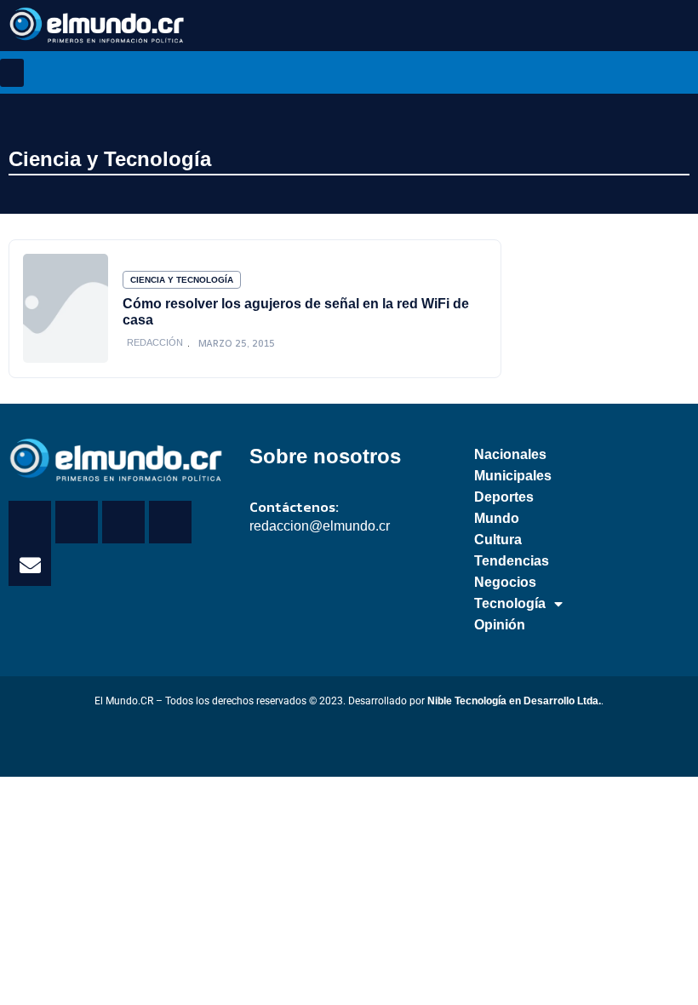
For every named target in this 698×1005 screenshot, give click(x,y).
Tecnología (510, 603)
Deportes (504, 497)
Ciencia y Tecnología (110, 158)
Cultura (498, 539)
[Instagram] (170, 522)
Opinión (499, 624)
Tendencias (511, 561)
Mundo (496, 518)
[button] (12, 73)
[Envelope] (30, 564)
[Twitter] (76, 522)
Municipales (513, 475)
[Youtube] (123, 522)
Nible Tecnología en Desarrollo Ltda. (514, 701)
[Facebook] (30, 522)
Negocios (505, 582)
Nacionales (510, 454)
